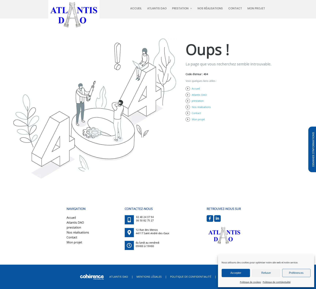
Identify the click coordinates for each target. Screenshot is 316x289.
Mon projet (198, 119)
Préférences (296, 272)
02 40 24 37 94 (145, 217)
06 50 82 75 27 (145, 220)
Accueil (196, 88)
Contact (196, 113)
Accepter (235, 272)
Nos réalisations (201, 107)
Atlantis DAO (199, 95)
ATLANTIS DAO (118, 276)
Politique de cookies (250, 282)
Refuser (266, 272)
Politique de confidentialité (277, 282)
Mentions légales (149, 276)
